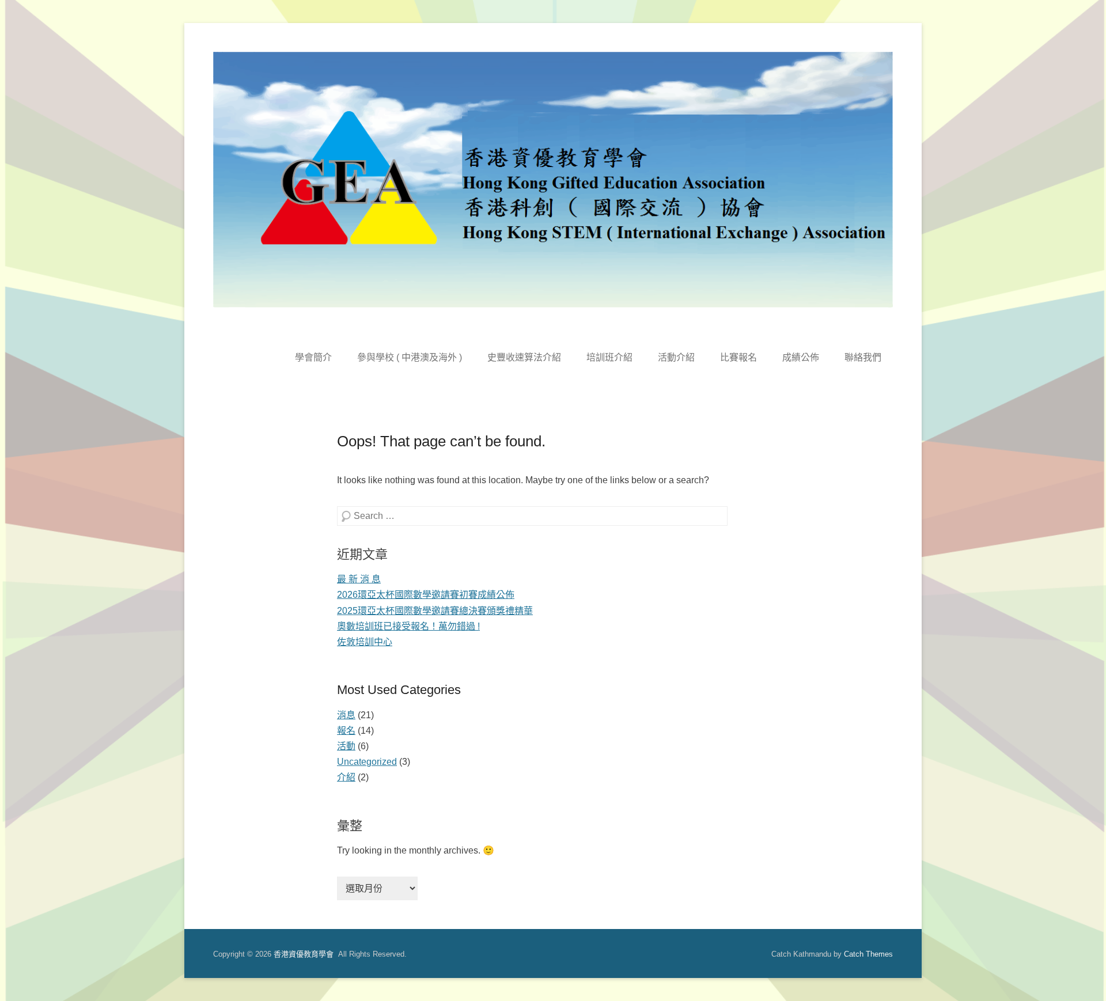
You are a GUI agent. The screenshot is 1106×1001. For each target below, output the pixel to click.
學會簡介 (313, 357)
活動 (346, 746)
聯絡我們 (862, 357)
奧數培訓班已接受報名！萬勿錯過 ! (408, 626)
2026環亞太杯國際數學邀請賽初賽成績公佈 (425, 595)
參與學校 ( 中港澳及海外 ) (409, 357)
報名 (346, 730)
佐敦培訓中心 (364, 642)
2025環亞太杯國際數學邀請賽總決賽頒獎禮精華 (435, 611)
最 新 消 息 (359, 579)
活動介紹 (676, 357)
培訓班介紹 (609, 357)
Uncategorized (367, 762)
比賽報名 (738, 357)
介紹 (346, 777)
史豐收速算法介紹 (524, 357)
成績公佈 (800, 357)
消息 (346, 715)
